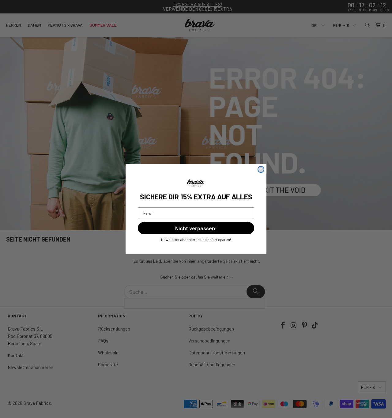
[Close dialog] (261, 169)
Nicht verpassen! (196, 228)
